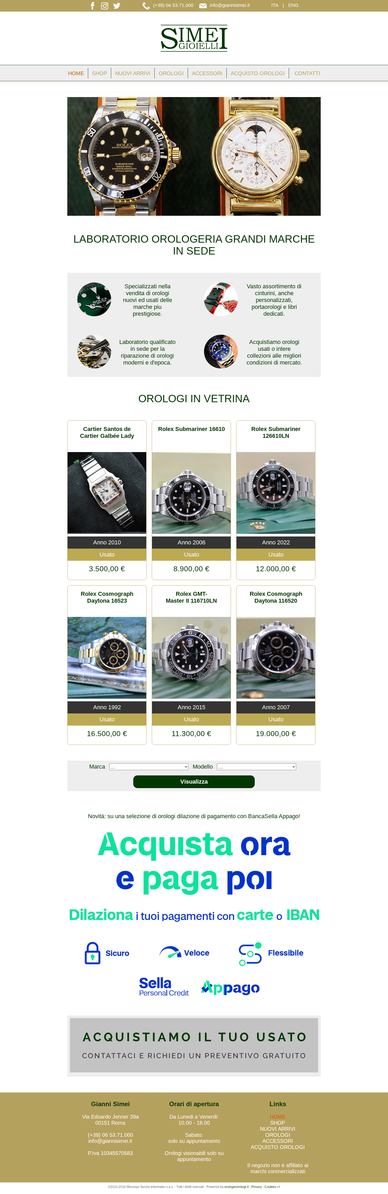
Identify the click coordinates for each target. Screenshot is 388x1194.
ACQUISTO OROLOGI (258, 73)
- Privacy (255, 1187)
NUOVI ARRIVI (132, 73)
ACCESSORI (207, 73)
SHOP (99, 73)
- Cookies (269, 1187)
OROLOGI (171, 73)
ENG (293, 5)
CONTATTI (307, 73)
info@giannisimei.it (230, 5)
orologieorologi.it (236, 1187)
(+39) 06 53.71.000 (173, 5)
